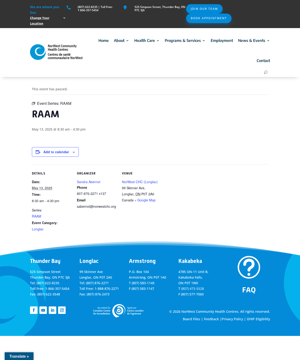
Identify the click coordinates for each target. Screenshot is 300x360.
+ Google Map (145, 200)
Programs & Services (183, 40)
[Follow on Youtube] (43, 310)
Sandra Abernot (88, 181)
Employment (222, 40)
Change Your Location (39, 20)
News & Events (251, 40)
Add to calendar (56, 151)
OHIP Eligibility (258, 319)
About (119, 40)
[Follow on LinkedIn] (52, 310)
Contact (263, 60)
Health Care (144, 40)
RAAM (36, 216)
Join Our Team (204, 9)
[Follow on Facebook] (34, 310)
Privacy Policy (232, 319)
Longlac (38, 229)
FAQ (249, 289)
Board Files (191, 319)
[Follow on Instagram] (62, 310)
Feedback (211, 319)
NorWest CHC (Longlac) (140, 181)
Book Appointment (209, 18)
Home (103, 40)
